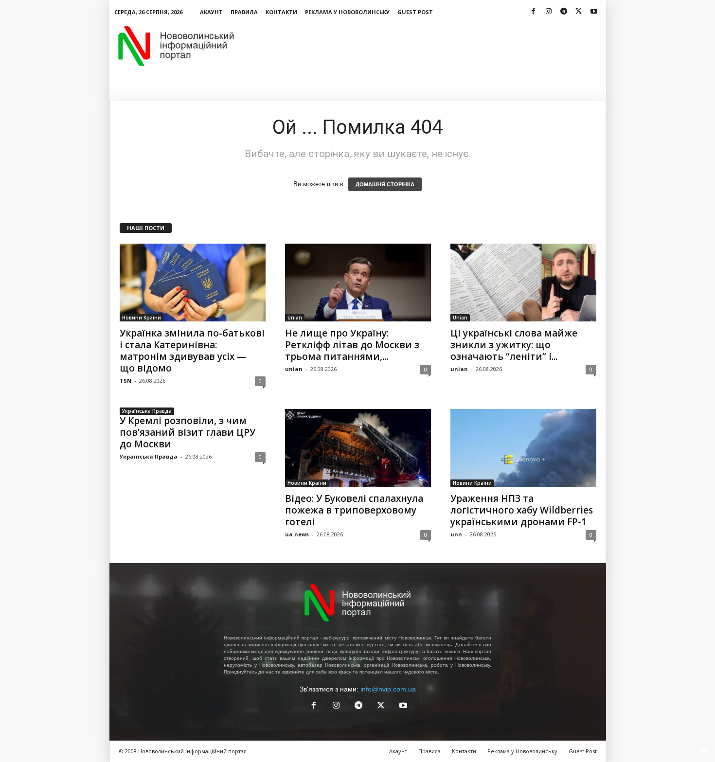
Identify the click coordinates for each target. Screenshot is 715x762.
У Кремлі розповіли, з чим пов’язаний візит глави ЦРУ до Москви (187, 432)
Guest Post (415, 12)
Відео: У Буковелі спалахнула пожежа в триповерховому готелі (354, 510)
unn (456, 534)
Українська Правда (147, 411)
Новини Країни (141, 317)
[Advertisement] (429, 46)
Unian (294, 317)
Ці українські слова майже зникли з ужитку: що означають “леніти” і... (513, 345)
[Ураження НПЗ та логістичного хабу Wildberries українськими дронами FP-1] (523, 448)
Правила (244, 12)
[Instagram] (548, 12)
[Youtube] (594, 12)
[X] (579, 12)
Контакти (281, 12)
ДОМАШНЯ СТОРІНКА (385, 184)
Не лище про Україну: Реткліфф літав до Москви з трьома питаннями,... (352, 345)
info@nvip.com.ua (388, 689)
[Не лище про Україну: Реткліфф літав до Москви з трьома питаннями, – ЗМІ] (358, 282)
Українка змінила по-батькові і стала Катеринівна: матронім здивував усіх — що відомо (192, 350)
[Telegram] (564, 12)
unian (294, 368)
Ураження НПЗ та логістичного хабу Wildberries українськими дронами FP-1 (521, 510)
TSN (125, 380)
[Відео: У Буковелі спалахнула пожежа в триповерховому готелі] (358, 448)
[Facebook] (533, 12)
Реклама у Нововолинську (347, 12)
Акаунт (211, 12)
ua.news (297, 534)
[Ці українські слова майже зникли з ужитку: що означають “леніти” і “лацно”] (523, 282)
